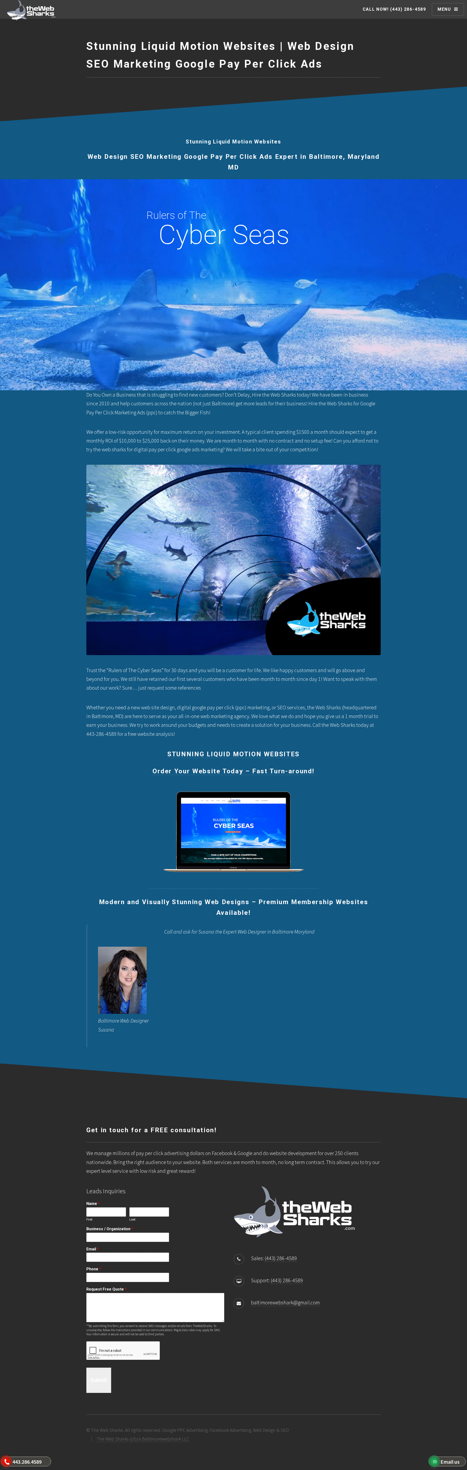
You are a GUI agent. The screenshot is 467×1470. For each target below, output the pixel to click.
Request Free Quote (106, 1289)
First (89, 1219)
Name (93, 1203)
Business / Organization (109, 1229)
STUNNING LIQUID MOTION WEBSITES (233, 754)
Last (132, 1219)
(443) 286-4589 (281, 1258)
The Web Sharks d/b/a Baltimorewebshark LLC (143, 1439)
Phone (93, 1269)
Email (92, 1249)
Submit (98, 1380)
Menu (444, 9)
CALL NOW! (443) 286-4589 (394, 9)
